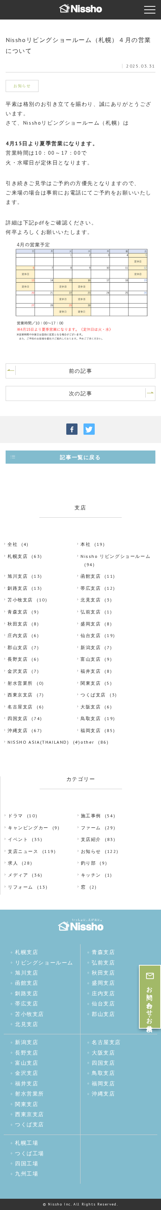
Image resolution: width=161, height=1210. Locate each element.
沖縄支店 (17, 730)
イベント (18, 839)
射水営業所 (20, 683)
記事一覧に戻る (80, 457)
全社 (12, 544)
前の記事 (80, 371)
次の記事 (80, 393)
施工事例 (91, 815)
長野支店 (17, 659)
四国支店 (17, 718)
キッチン (91, 875)
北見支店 (90, 600)
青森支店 (17, 612)
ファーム (91, 827)
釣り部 (88, 863)
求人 (13, 863)
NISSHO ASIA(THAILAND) (38, 742)
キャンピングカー (28, 827)
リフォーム (20, 887)
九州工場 (26, 1173)
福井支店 (90, 671)
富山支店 (90, 659)
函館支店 (90, 576)
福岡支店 (90, 730)
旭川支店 (17, 576)
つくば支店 (93, 695)
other (87, 742)
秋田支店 (17, 624)
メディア (18, 875)
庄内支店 (17, 635)
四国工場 (26, 1163)
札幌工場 (26, 1142)
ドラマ (15, 815)
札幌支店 (17, 556)
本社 (85, 544)
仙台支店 (90, 635)
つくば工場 (29, 1153)
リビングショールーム (44, 962)
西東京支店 (20, 695)
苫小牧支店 (20, 600)
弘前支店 (90, 612)
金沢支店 (17, 671)
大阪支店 (90, 707)
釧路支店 (17, 588)
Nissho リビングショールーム (115, 556)
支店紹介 (91, 839)
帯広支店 (90, 588)
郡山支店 (17, 647)
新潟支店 (90, 647)
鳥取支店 (90, 718)
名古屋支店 (20, 707)
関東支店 (90, 683)
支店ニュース (23, 851)
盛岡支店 (90, 624)
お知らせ (91, 851)
